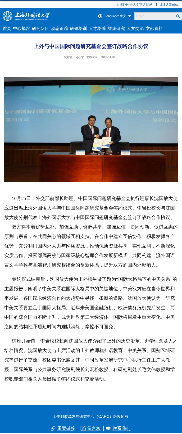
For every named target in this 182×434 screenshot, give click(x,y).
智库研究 (116, 28)
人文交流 (135, 28)
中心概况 (21, 28)
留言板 (94, 428)
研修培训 (78, 28)
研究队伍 (40, 28)
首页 (7, 28)
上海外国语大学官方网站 (134, 4)
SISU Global (169, 4)
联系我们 (122, 428)
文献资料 (154, 28)
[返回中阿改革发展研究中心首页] (26, 12)
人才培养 (97, 28)
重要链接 (66, 428)
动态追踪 (59, 28)
